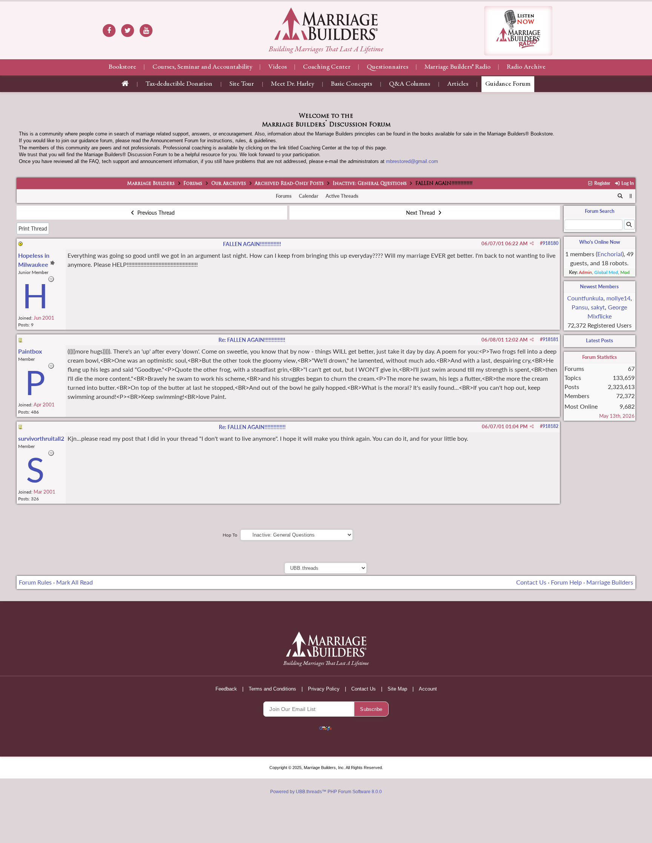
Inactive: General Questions (370, 184)
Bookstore (122, 67)
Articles (457, 84)
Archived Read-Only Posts (289, 184)
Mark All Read (74, 582)
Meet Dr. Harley (292, 84)
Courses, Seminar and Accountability (202, 67)
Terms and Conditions (272, 689)
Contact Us (531, 582)
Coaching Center (327, 67)
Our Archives (228, 184)
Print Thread (32, 228)
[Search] (620, 196)
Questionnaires (387, 67)
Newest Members (599, 286)
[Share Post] (531, 243)
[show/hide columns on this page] (631, 195)
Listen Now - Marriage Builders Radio (518, 31)
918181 (550, 339)
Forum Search (599, 211)
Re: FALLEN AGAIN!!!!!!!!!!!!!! (251, 340)
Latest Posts (599, 340)
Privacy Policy (324, 689)
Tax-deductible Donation (179, 84)
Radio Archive (526, 67)
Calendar (308, 196)
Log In (627, 183)
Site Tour (241, 84)
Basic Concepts (351, 84)
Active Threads (342, 196)
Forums (192, 184)
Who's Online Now (599, 242)
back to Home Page (326, 23)
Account (428, 689)
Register (601, 183)
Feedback (226, 689)
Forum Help (566, 582)
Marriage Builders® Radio (457, 67)
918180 (550, 243)
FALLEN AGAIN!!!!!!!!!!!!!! (252, 244)
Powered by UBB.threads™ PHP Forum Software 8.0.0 (326, 791)
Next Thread (421, 212)
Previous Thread (155, 212)
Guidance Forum (508, 84)
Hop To (230, 535)
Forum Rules (35, 582)
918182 (550, 426)
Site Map (397, 689)
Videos (277, 67)
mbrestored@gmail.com (412, 161)
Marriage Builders (151, 184)
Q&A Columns (409, 84)
